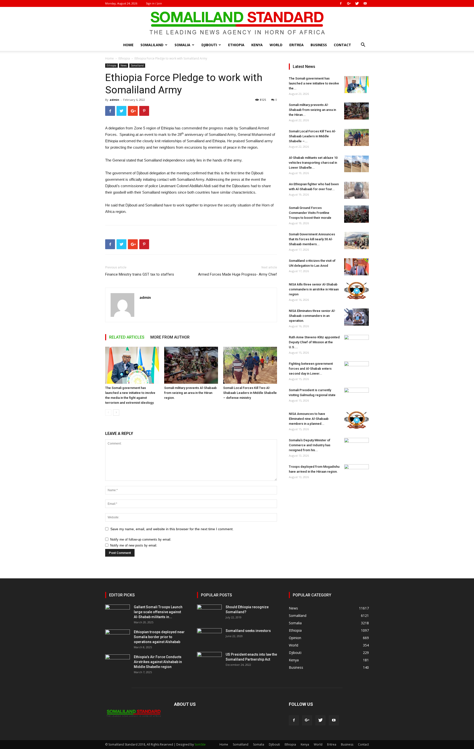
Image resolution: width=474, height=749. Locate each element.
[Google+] (349, 3)
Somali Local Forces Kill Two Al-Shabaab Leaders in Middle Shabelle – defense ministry (250, 393)
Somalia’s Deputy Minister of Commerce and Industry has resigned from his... (309, 445)
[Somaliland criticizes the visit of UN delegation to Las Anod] (356, 266)
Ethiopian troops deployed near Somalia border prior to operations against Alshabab (159, 637)
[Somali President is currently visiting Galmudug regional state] (356, 396)
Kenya (257, 44)
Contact (342, 44)
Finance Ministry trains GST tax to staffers (139, 274)
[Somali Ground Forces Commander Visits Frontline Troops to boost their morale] (356, 214)
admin (114, 99)
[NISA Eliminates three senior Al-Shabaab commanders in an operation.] (356, 317)
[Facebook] (340, 3)
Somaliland (151, 44)
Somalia (182, 44)
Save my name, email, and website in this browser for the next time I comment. (172, 529)
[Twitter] (357, 3)
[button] (363, 45)
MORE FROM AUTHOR (170, 337)
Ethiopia (236, 44)
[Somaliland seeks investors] (209, 637)
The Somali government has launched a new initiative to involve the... (314, 83)
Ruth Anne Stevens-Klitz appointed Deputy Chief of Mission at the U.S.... (314, 342)
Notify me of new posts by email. (133, 545)
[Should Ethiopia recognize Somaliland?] (209, 613)
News (123, 65)
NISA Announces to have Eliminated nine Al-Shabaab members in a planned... (309, 418)
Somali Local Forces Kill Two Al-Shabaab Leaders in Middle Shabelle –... (312, 136)
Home (128, 44)
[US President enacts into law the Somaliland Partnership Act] (209, 660)
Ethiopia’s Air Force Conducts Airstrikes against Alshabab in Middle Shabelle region (158, 662)
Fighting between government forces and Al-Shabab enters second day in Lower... (311, 368)
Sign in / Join (154, 3)
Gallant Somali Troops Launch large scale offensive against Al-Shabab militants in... (158, 612)
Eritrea (296, 44)
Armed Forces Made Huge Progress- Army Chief (237, 274)
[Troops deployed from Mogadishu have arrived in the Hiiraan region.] (356, 473)
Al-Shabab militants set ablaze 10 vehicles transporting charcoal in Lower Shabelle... (313, 162)
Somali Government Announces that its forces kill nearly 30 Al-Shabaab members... (312, 239)
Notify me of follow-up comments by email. (140, 539)
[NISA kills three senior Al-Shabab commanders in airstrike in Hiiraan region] (356, 290)
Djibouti (209, 44)
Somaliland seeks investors (248, 631)
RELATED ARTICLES (126, 337)
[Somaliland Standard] (237, 23)
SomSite (200, 744)
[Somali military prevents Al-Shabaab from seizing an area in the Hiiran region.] (191, 365)
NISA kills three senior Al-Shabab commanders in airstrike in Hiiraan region (314, 289)
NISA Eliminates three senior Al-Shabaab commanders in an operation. (312, 316)
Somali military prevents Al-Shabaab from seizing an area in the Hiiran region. (190, 393)
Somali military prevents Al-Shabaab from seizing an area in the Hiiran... (312, 110)
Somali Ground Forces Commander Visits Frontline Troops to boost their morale (310, 213)
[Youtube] (365, 3)
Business (319, 44)
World (276, 44)
